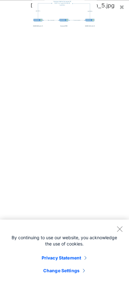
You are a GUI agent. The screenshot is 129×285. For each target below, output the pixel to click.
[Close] (119, 229)
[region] (64, 252)
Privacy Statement (61, 257)
